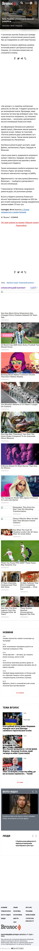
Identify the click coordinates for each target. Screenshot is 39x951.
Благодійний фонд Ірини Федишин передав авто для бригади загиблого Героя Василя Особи (19, 728)
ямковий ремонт (27, 283)
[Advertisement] (19, 83)
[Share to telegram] (22, 59)
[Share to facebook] (15, 59)
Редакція (19, 26)
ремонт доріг (13, 283)
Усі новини (20, 693)
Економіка (17, 915)
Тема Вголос (6, 911)
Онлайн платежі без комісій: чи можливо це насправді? (18, 640)
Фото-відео (6, 915)
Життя (15, 918)
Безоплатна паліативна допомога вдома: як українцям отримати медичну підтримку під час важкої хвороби (20, 665)
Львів (15, 907)
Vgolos (8, 3)
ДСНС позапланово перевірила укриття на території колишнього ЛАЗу (18, 648)
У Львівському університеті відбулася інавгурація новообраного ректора (26, 843)
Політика (17, 911)
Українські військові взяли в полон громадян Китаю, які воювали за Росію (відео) (19, 817)
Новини (4, 907)
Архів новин (30, 915)
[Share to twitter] (18, 59)
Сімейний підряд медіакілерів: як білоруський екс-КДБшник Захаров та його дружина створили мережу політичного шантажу (19, 675)
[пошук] (22, 3)
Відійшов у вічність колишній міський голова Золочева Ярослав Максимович (19, 685)
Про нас (29, 907)
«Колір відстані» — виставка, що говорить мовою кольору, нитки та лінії (18, 656)
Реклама (29, 911)
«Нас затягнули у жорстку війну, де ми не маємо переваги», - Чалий (19, 773)
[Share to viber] (25, 59)
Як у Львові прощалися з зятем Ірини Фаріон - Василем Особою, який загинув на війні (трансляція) (20, 751)
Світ (14, 922)
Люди (3, 918)
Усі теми (20, 782)
